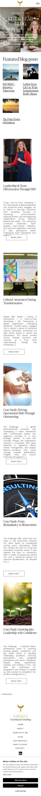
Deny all (20, 786)
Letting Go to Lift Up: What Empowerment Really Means (30, 88)
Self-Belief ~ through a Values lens (9, 87)
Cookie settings (20, 791)
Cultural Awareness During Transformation (19, 301)
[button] (37, 4)
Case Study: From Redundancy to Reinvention (19, 523)
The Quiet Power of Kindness (11, 120)
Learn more (7, 774)
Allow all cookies (20, 780)
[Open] (20, 753)
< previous (7, 694)
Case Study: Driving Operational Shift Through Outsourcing (19, 413)
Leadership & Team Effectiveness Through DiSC (20, 187)
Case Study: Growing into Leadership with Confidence (20, 631)
